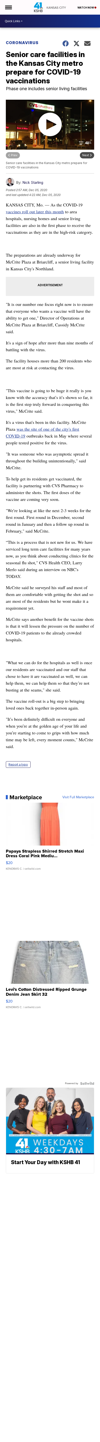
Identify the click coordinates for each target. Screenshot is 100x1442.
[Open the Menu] (8, 7)
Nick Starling (32, 182)
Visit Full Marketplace (78, 797)
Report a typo (18, 764)
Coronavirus (22, 42)
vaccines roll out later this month (35, 211)
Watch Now (85, 7)
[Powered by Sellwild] (87, 1083)
